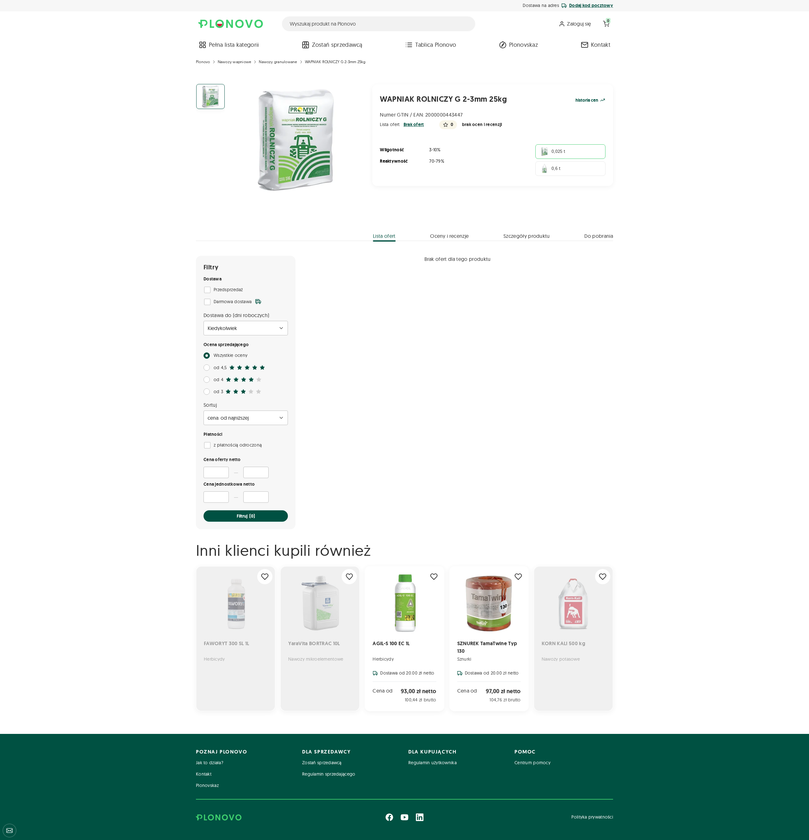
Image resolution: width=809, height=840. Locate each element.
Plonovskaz (523, 44)
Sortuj (210, 405)
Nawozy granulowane (278, 61)
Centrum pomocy (532, 762)
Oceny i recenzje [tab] (449, 236)
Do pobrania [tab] (598, 236)
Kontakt (600, 44)
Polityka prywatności (592, 817)
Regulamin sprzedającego (328, 774)
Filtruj (246, 516)
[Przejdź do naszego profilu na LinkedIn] (419, 817)
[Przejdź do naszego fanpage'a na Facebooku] (389, 817)
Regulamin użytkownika (432, 762)
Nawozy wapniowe (235, 61)
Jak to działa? (209, 762)
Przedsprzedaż (228, 289)
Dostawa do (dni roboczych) (236, 315)
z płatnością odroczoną (238, 445)
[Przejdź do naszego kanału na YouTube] (404, 817)
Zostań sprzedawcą (337, 44)
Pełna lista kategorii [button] (234, 44)
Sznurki (464, 659)
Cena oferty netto (222, 459)
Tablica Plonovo (435, 44)
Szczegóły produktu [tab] (526, 236)
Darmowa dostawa (233, 301)
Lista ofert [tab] (384, 236)
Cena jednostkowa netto (229, 484)
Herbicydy (383, 659)
